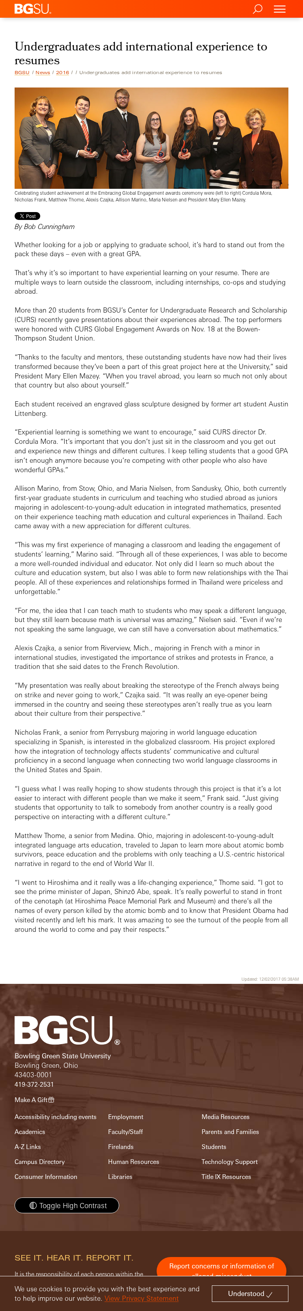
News (43, 72)
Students (214, 1147)
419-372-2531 (34, 1084)
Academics (30, 1132)
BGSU (22, 72)
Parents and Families (230, 1132)
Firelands (121, 1147)
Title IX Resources (226, 1177)
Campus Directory (40, 1162)
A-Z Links (28, 1147)
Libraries (120, 1177)
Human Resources (133, 1162)
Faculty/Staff (125, 1132)
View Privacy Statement (142, 1298)
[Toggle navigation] (279, 9)
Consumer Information (46, 1177)
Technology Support (230, 1162)
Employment (125, 1117)
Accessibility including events (56, 1117)
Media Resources (226, 1117)
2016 (62, 72)
